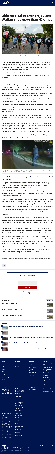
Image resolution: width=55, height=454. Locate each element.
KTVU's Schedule (19, 425)
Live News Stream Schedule (19, 427)
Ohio (18, 22)
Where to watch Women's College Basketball (5, 432)
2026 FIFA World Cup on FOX (48, 363)
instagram (48, 446)
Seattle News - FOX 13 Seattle (48, 392)
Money (31, 384)
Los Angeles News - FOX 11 (47, 386)
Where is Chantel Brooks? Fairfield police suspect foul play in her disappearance (29, 348)
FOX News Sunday (6, 377)
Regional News (47, 384)
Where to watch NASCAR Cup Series (6, 424)
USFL (44, 380)
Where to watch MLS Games (6, 438)
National (3, 364)
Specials (17, 384)
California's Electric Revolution (19, 386)
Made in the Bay (18, 393)
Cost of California (5, 389)
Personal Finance (33, 386)
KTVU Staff (17, 417)
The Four (17, 388)
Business (4, 371)
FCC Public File (18, 435)
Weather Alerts (32, 363)
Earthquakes (31, 370)
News (3, 361)
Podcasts (4, 374)
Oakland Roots (46, 372)
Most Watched (6, 300)
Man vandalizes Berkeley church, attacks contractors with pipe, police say (28, 332)
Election (3, 379)
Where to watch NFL (6, 417)
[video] (50, 305)
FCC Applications (19, 437)
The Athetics (45, 375)
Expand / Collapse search (52, 3)
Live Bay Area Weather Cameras (34, 365)
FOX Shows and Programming (18, 422)
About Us (18, 414)
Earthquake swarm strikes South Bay (9, 303)
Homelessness (5, 387)
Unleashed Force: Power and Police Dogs (7, 393)
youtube (43, 446)
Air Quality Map (32, 367)
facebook (45, 446)
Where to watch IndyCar (7, 426)
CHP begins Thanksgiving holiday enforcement (12, 309)
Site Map (17, 433)
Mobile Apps (18, 429)
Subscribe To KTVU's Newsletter (19, 431)
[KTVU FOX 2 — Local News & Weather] (6, 3)
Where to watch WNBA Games (7, 435)
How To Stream (18, 415)
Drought (3, 368)
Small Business (32, 389)
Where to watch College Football (7, 419)
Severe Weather (32, 372)
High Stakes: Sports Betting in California (19, 391)
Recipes (17, 368)
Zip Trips (17, 363)
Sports (45, 361)
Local (3, 363)
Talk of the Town (19, 398)
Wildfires (3, 369)
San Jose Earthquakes (47, 379)
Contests (17, 366)
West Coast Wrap (5, 376)
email (40, 446)
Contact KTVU (18, 420)
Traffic (16, 364)
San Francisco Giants (47, 369)
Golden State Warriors (47, 367)
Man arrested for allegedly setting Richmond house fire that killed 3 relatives (29, 342)
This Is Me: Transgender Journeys (20, 400)
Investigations (6, 384)
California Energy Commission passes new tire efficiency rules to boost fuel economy (31, 337)
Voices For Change (19, 405)
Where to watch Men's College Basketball (6, 428)
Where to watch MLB (6, 421)
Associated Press (12, 22)
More (32, 3)
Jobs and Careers (19, 418)
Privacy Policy (29, 293)
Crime (3, 366)
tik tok (50, 446)
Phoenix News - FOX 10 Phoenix (48, 389)
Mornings (18, 361)
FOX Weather (32, 375)
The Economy (32, 387)
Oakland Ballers (46, 374)
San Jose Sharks (46, 377)
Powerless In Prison (6, 390)
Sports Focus (18, 396)
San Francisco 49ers (47, 366)
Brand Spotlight (18, 410)
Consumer (4, 372)
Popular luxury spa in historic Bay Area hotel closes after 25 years (26, 326)
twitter (53, 446)
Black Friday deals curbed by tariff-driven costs (12, 315)
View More (50, 300)
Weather (31, 361)
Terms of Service (28, 295)
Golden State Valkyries (48, 370)
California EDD (5, 386)
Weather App (32, 374)
